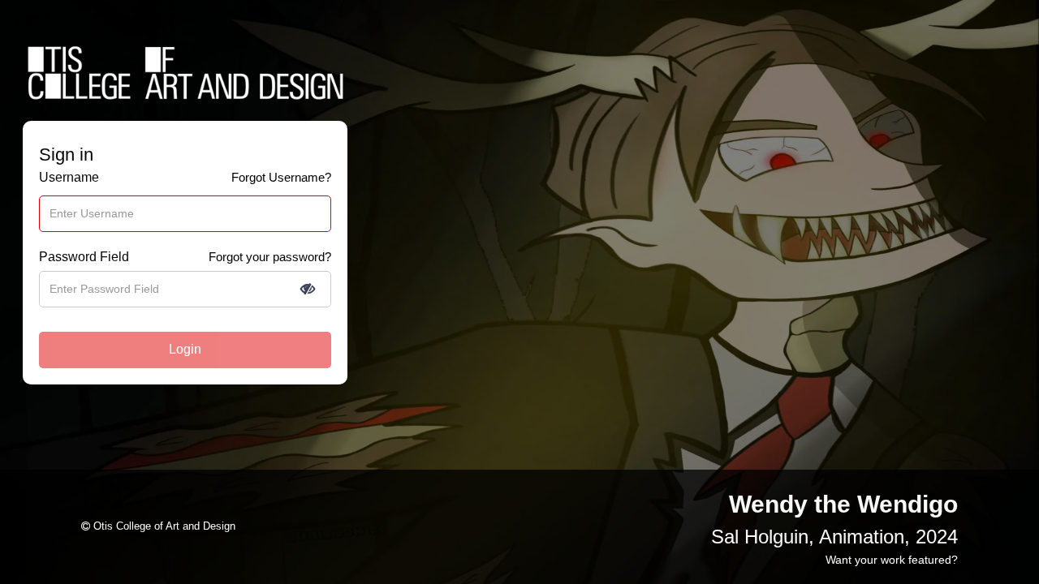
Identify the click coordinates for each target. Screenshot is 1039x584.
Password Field (84, 257)
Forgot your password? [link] (270, 257)
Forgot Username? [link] (281, 177)
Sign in (66, 155)
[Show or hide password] (307, 288)
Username (69, 177)
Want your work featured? (892, 559)
